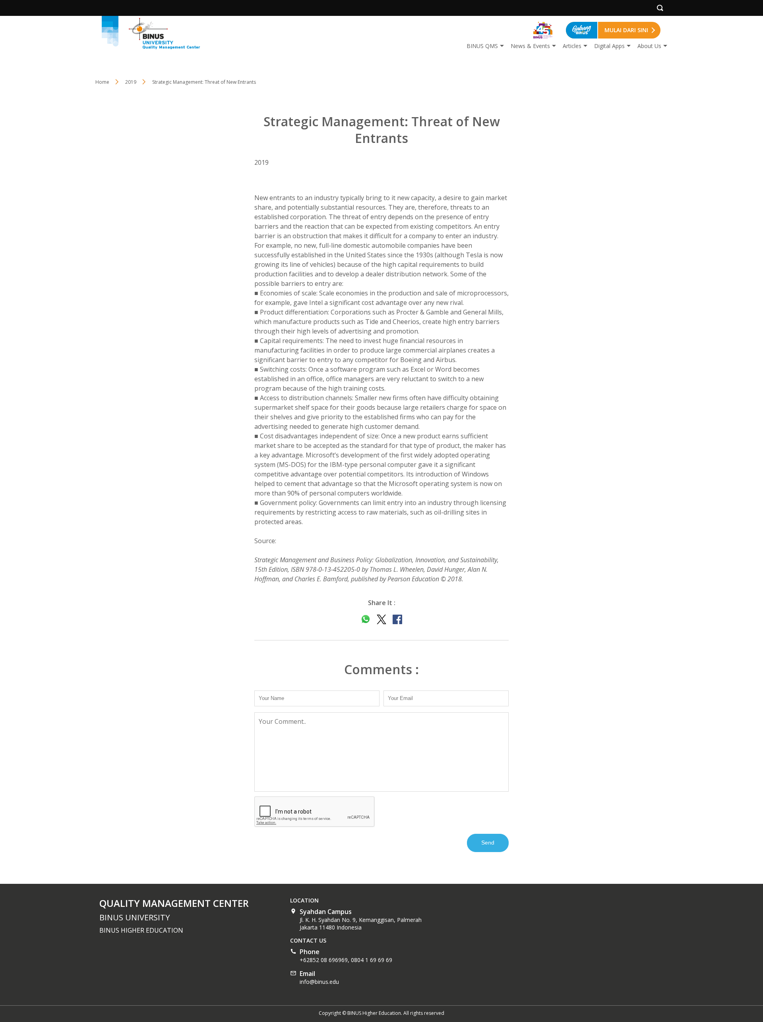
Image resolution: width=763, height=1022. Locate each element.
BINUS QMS (482, 46)
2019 (130, 82)
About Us (649, 46)
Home (102, 82)
